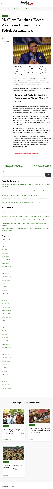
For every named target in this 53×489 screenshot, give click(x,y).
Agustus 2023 (6, 361)
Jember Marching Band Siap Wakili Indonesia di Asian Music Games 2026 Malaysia (26, 216)
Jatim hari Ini (26, 153)
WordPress (11, 486)
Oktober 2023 (6, 354)
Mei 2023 (4, 371)
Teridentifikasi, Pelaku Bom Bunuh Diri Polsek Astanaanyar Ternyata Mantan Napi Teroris (32, 98)
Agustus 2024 (6, 320)
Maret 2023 (5, 378)
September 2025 (7, 276)
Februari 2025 (6, 300)
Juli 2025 (4, 283)
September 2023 (7, 357)
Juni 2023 (4, 368)
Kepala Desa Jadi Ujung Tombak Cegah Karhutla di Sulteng (19, 195)
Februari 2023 (6, 381)
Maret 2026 (5, 256)
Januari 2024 (5, 344)
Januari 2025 (5, 303)
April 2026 (5, 253)
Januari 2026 (5, 263)
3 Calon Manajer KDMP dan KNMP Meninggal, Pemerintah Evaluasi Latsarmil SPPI (13, 468)
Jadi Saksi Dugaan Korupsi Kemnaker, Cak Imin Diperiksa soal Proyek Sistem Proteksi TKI (13, 432)
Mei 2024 (4, 330)
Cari (3, 171)
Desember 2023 (6, 347)
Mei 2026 (4, 249)
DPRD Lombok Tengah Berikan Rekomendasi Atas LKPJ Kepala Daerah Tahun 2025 (39, 430)
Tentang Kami (36, 484)
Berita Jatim (19, 153)
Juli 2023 (4, 364)
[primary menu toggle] (1, 3)
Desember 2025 (6, 266)
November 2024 (6, 310)
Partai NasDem (40, 67)
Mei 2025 (4, 290)
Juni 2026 (4, 246)
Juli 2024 (4, 324)
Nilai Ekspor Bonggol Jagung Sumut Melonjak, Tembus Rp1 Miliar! (21, 202)
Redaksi (3, 38)
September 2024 (7, 317)
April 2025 (5, 293)
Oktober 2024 (6, 314)
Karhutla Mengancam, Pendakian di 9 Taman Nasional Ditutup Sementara (24, 220)
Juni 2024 (4, 327)
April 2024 (5, 334)
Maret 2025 (5, 297)
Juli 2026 (4, 243)
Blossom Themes (19, 485)
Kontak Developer (46, 484)
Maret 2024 (5, 337)
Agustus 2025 (6, 280)
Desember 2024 (6, 307)
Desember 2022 (6, 388)
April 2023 (5, 374)
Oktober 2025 (6, 273)
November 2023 (6, 351)
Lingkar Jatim (34, 153)
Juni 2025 (4, 287)
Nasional (5, 15)
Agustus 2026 (6, 239)
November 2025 (6, 270)
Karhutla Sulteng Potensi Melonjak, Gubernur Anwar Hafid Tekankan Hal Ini (24, 198)
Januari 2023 (5, 384)
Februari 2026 (6, 260)
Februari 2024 (6, 341)
